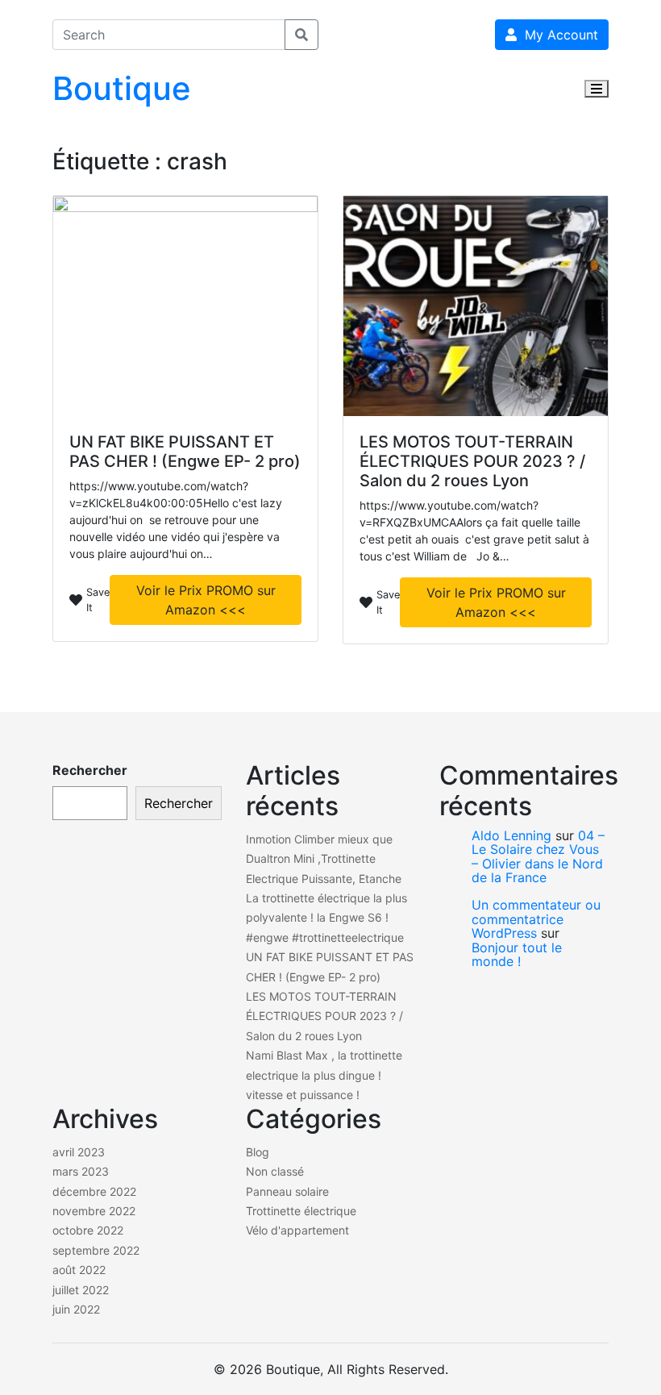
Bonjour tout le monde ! (517, 954)
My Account (557, 35)
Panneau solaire (287, 1191)
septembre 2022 (95, 1250)
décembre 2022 (94, 1191)
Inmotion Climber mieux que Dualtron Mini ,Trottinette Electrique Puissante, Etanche (323, 858)
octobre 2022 (87, 1230)
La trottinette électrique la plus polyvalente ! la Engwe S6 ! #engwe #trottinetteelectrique (326, 917)
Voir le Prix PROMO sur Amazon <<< (206, 600)
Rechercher (89, 770)
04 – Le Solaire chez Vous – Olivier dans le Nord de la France (538, 856)
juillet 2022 (80, 1290)
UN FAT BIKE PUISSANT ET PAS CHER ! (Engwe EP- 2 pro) (185, 451)
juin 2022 (76, 1309)
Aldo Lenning (511, 835)
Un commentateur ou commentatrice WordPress (536, 919)
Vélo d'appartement (297, 1230)
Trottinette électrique (301, 1211)
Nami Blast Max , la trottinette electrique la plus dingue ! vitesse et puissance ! (324, 1074)
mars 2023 (80, 1171)
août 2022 (79, 1269)
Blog (257, 1152)
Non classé (275, 1171)
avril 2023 (78, 1152)
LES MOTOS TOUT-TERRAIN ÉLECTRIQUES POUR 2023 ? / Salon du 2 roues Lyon (472, 461)
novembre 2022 (93, 1211)
